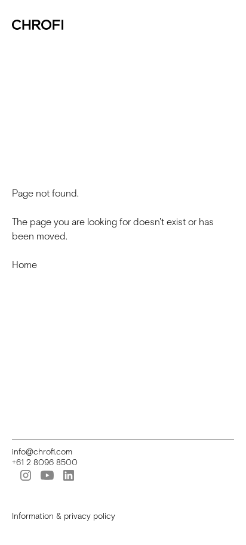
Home (24, 264)
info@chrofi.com (42, 452)
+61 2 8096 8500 (45, 462)
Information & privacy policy (63, 516)
